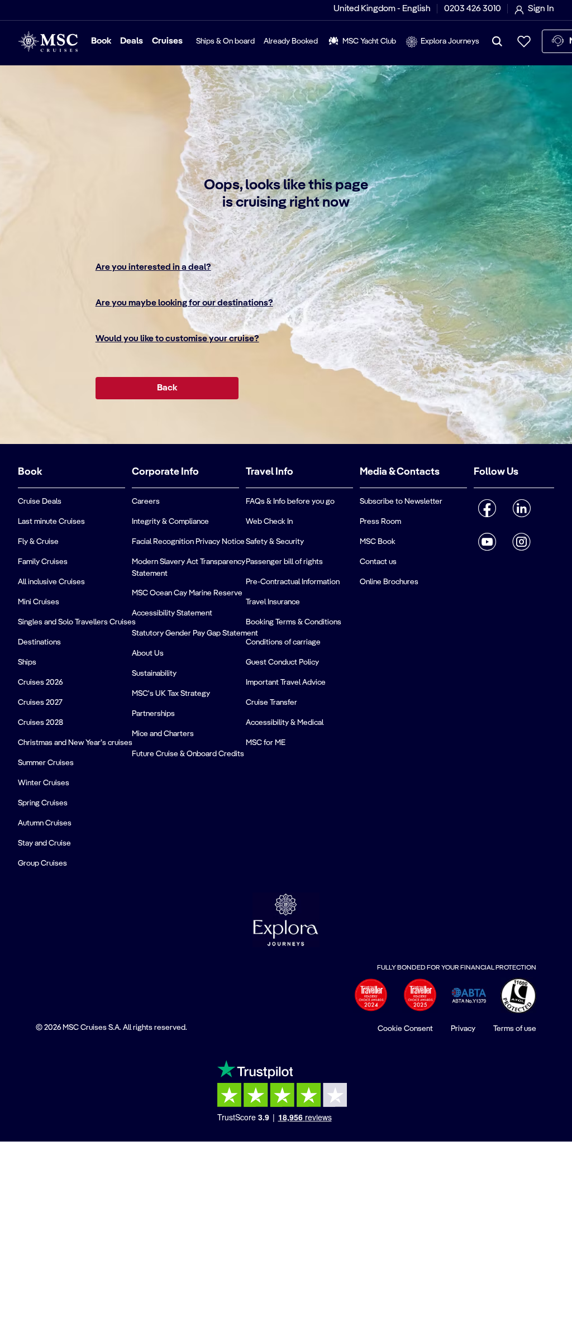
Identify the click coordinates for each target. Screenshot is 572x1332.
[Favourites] (524, 41)
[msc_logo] (48, 41)
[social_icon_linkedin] (521, 508)
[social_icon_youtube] (487, 541)
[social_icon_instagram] (521, 541)
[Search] (497, 41)
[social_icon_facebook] (487, 508)
